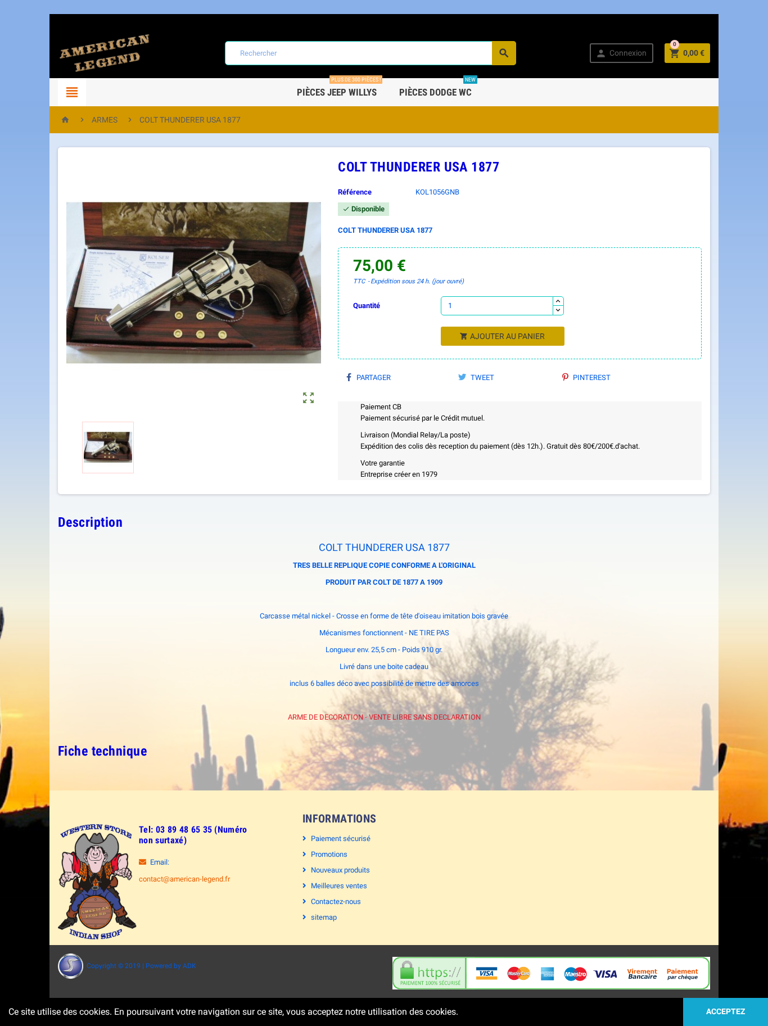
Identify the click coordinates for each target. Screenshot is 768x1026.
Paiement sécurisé (341, 838)
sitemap (324, 917)
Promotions (329, 854)
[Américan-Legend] (104, 52)
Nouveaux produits (340, 870)
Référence (355, 192)
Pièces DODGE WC (437, 88)
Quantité (366, 305)
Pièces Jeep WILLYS (339, 88)
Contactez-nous (336, 901)
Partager (373, 377)
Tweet (481, 377)
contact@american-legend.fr (184, 879)
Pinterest (591, 377)
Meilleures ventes (339, 886)
